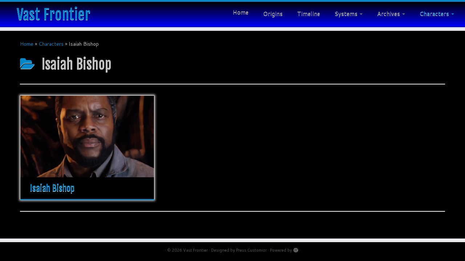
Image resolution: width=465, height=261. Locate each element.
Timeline (308, 13)
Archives (389, 13)
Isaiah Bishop (52, 188)
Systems (347, 13)
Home (240, 12)
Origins (273, 13)
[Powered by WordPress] (295, 248)
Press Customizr (251, 250)
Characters (435, 13)
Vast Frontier (53, 14)
